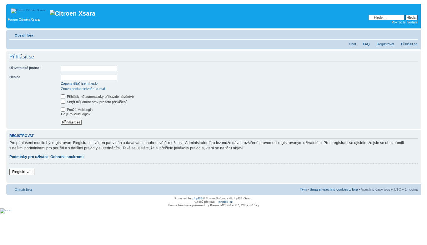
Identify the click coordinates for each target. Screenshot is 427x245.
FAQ (366, 44)
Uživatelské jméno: (25, 68)
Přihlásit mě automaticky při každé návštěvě (100, 96)
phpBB (198, 198)
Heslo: (14, 77)
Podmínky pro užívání (28, 157)
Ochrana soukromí (66, 157)
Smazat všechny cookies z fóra (334, 189)
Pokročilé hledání (405, 22)
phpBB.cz (226, 201)
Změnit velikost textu (413, 34)
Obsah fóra (24, 35)
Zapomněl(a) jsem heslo (79, 83)
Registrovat (385, 44)
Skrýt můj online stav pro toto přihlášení (96, 102)
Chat (352, 44)
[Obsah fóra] (29, 9)
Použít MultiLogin (79, 110)
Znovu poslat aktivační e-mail (83, 89)
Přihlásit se (409, 44)
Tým (303, 189)
